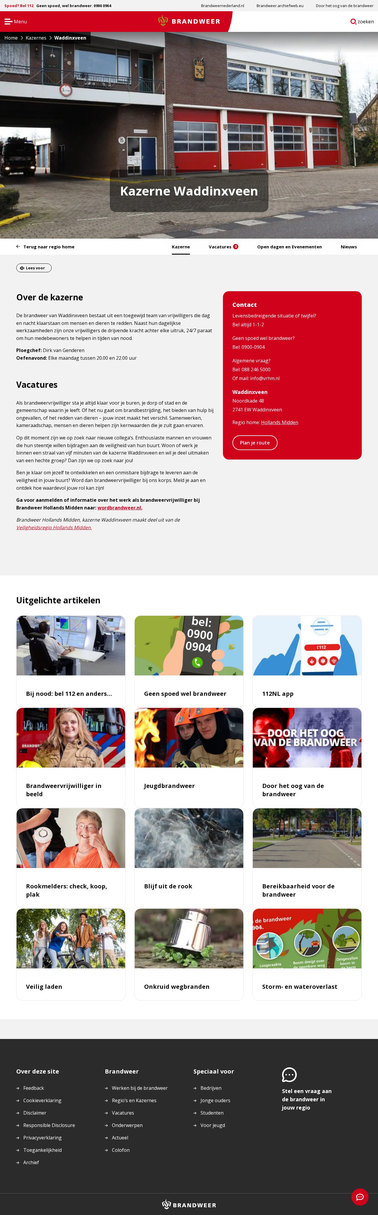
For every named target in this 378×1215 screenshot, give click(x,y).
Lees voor (35, 268)
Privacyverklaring (42, 1137)
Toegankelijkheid (42, 1150)
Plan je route (255, 442)
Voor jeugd (213, 1125)
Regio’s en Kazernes (134, 1100)
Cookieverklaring (42, 1100)
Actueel (120, 1137)
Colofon (121, 1150)
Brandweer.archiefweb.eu (280, 5)
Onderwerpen (127, 1125)
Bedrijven (211, 1088)
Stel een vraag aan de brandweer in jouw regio (307, 1099)
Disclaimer (34, 1113)
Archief (31, 1162)
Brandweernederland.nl (222, 5)
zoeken (365, 22)
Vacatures (223, 247)
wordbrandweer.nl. (119, 507)
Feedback (33, 1088)
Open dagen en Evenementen (289, 247)
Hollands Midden (279, 422)
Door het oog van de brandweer (345, 5)
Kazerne (181, 247)
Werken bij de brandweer (140, 1088)
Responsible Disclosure (49, 1125)
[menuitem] (222, 5)
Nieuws (349, 247)
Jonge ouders (215, 1100)
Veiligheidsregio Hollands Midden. (54, 527)
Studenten (212, 1113)
